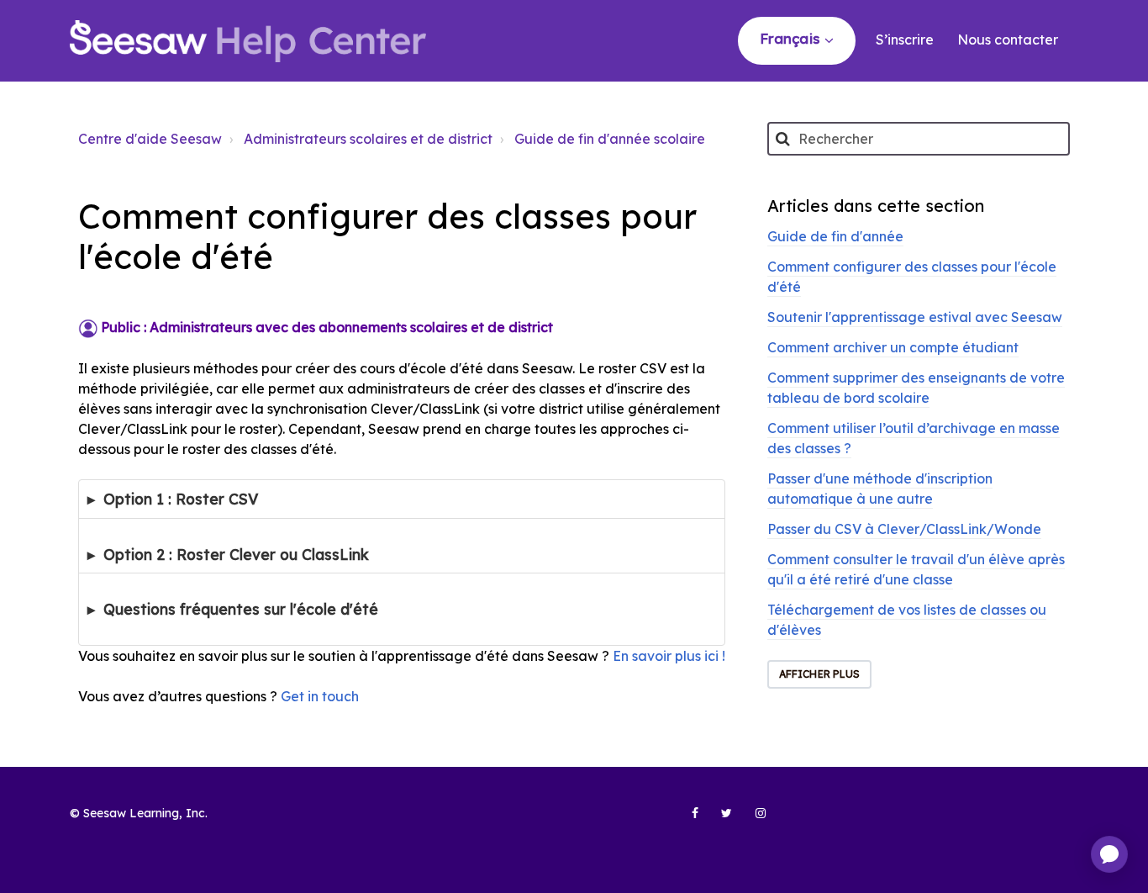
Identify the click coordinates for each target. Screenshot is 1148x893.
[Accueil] (248, 41)
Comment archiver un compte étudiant (893, 347)
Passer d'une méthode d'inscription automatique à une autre (880, 488)
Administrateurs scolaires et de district (368, 138)
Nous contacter (1007, 39)
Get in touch (320, 696)
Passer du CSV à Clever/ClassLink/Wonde (904, 528)
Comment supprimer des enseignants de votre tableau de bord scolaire (916, 387)
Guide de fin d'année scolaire (609, 138)
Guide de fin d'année (835, 236)
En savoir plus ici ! (669, 655)
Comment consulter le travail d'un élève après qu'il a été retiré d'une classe (916, 569)
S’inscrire (905, 39)
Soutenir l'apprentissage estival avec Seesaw (914, 317)
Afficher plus (819, 674)
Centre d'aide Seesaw (150, 138)
